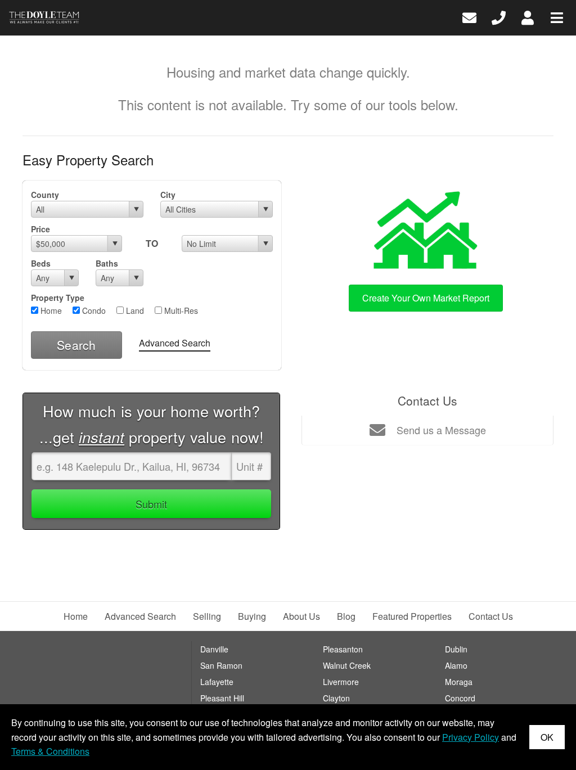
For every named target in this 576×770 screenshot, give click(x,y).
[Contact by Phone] (499, 16)
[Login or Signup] (527, 16)
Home (50, 310)
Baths (107, 263)
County (45, 194)
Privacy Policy (470, 737)
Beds (41, 263)
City (168, 194)
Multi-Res (180, 310)
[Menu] (557, 16)
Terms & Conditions (50, 751)
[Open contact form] (469, 16)
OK (547, 737)
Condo (93, 310)
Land (134, 310)
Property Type (57, 297)
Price (40, 229)
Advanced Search (174, 342)
